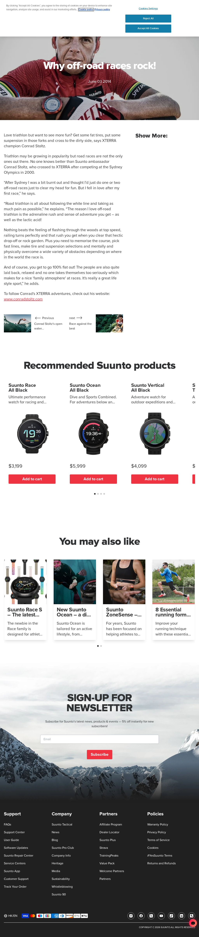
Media (56, 871)
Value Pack (107, 863)
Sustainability (61, 878)
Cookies (152, 847)
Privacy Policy (156, 832)
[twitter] (151, 915)
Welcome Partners (112, 871)
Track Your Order (15, 886)
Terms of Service (158, 840)
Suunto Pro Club (63, 847)
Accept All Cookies (148, 28)
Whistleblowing (62, 886)
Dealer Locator (109, 832)
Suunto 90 (59, 894)
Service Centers (14, 863)
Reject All (148, 18)
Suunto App (12, 871)
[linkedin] (181, 915)
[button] (95, 494)
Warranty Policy (157, 824)
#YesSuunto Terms (159, 855)
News (55, 832)
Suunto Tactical (62, 824)
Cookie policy (86, 9)
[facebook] (141, 915)
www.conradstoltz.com (23, 299)
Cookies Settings (148, 8)
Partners (105, 878)
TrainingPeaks (109, 855)
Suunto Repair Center (18, 855)
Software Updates (16, 847)
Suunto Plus (108, 840)
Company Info (61, 855)
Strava (104, 847)
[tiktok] (171, 915)
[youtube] (161, 915)
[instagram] (130, 915)
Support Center (14, 832)
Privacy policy (102, 9)
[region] (99, 18)
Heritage (57, 863)
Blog (55, 840)
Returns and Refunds (161, 863)
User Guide (11, 840)
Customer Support (16, 878)
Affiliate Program (111, 824)
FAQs (7, 824)
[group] (25, 600)
